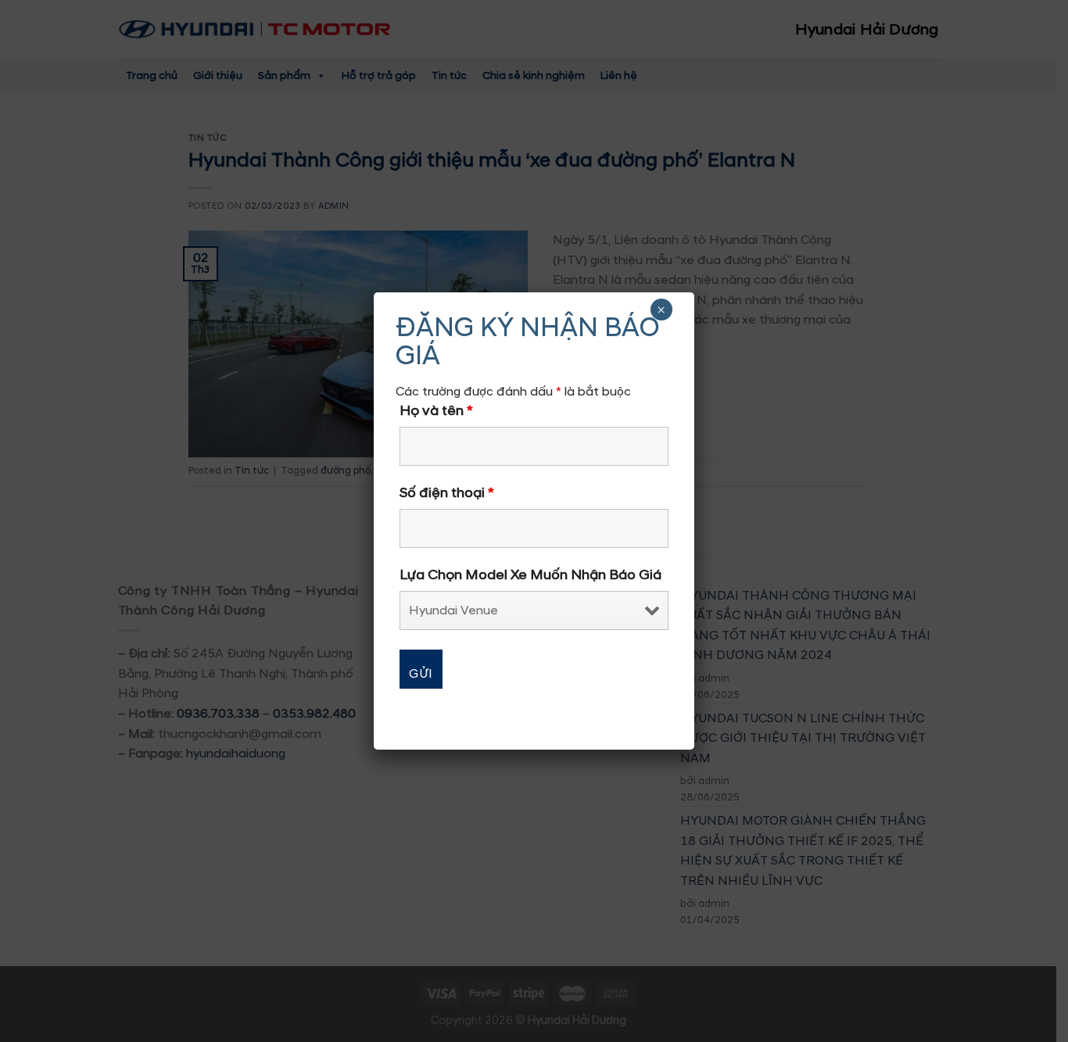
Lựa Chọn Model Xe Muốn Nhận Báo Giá (530, 575)
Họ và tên (436, 411)
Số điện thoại (447, 493)
